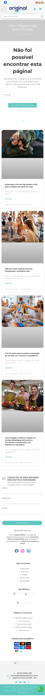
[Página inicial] (14, 34)
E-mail (4, 508)
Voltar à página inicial (22, 105)
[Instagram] (22, 551)
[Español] (39, 2)
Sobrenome (6, 498)
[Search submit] (42, 16)
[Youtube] (25, 682)
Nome (4, 488)
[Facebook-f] (29, 682)
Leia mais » (8, 199)
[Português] (42, 2)
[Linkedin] (28, 551)
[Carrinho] (40, 9)
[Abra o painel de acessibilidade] (5, 2)
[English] (36, 2)
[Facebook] (16, 551)
